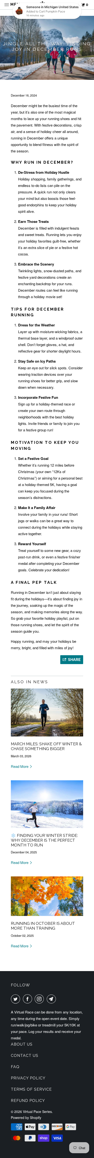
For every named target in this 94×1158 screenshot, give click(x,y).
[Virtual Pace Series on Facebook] (28, 998)
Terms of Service (31, 1089)
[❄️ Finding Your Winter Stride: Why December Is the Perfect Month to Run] (47, 828)
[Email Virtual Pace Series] (52, 998)
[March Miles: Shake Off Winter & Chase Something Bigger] (47, 737)
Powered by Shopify (26, 1117)
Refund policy (28, 1100)
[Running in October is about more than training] (47, 916)
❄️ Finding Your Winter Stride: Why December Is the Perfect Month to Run (44, 840)
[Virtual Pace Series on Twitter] (16, 998)
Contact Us (24, 1055)
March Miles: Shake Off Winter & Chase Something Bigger (46, 746)
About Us (22, 1044)
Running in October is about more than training (43, 926)
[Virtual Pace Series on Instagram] (40, 998)
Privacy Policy (28, 1078)
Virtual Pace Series (37, 1111)
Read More (20, 766)
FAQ (15, 1067)
